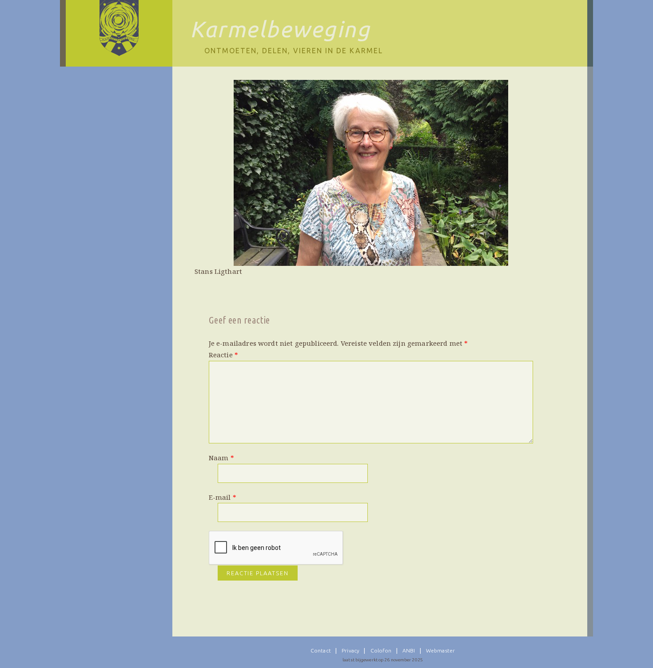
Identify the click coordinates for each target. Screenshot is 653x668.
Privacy (350, 650)
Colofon (381, 650)
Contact (321, 650)
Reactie (223, 354)
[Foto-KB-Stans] (371, 173)
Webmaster (440, 650)
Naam (221, 457)
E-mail (222, 497)
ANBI (408, 650)
